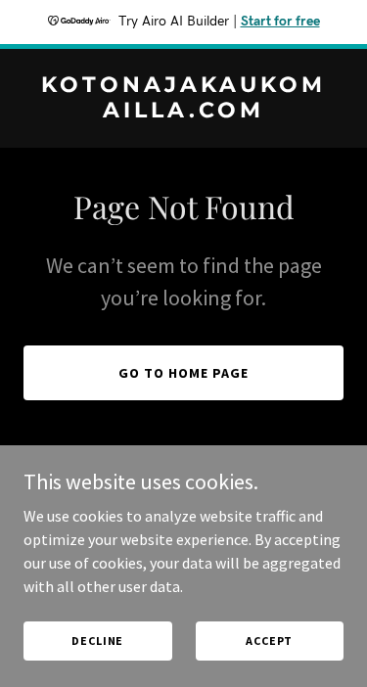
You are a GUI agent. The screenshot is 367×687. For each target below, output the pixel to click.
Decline (97, 640)
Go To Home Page (183, 373)
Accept (269, 640)
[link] (183, 111)
